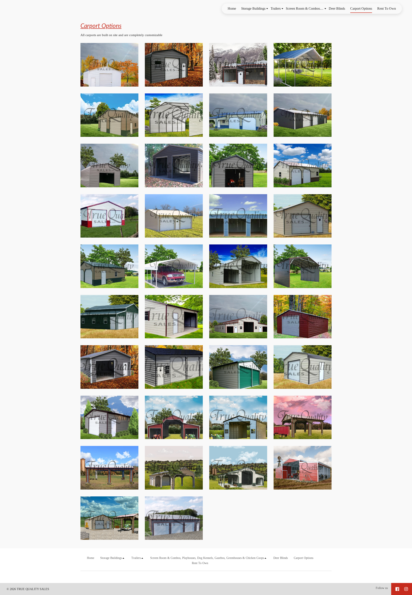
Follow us (382, 588)
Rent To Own (386, 8)
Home (232, 8)
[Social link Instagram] (406, 589)
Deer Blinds (337, 8)
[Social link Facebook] (397, 589)
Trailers (276, 8)
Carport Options (361, 8)
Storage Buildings (253, 8)
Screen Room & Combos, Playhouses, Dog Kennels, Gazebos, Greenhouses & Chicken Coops (306, 8)
